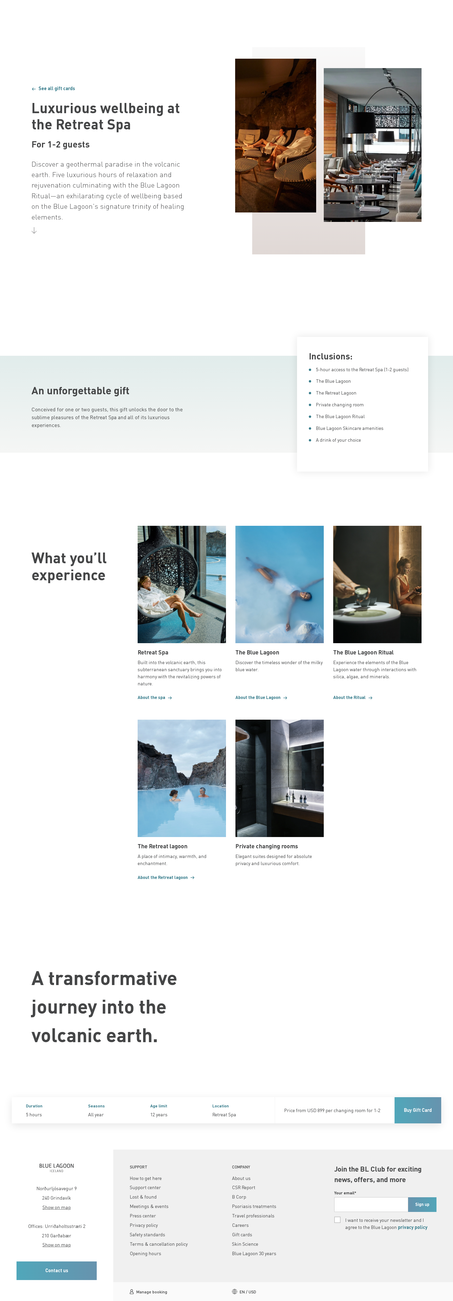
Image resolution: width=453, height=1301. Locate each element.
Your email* (345, 1192)
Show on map (56, 1207)
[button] (110, 88)
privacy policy (413, 1227)
